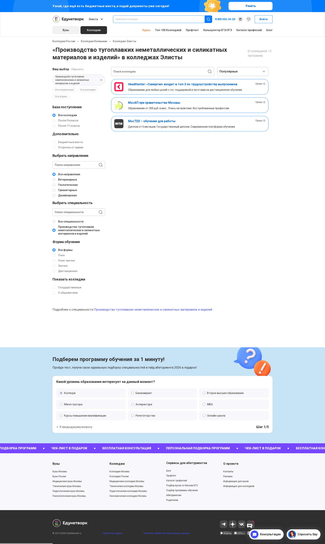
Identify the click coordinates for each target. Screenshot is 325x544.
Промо (258, 83)
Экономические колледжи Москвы (128, 496)
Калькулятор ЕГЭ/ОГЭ (217, 30)
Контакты (228, 471)
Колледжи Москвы (119, 471)
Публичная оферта (112, 533)
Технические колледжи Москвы (126, 486)
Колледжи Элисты (124, 41)
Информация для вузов (236, 481)
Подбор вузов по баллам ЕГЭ (182, 485)
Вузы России (59, 476)
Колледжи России (63, 41)
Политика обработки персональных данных (166, 533)
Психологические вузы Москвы (69, 496)
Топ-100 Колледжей (168, 30)
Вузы (56, 464)
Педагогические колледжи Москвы (128, 491)
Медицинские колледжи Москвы (126, 481)
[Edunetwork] (68, 19)
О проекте (230, 464)
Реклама (227, 476)
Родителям (172, 500)
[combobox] (161, 19)
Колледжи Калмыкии (94, 41)
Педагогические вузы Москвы (68, 491)
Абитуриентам (173, 495)
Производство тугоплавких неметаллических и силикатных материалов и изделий (153, 309)
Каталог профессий (249, 30)
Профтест (192, 30)
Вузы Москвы (59, 471)
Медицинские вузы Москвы (67, 481)
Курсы (146, 30)
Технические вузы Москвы (66, 486)
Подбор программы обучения (182, 490)
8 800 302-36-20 (225, 19)
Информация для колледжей (238, 486)
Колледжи (117, 464)
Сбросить (77, 69)
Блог (269, 30)
